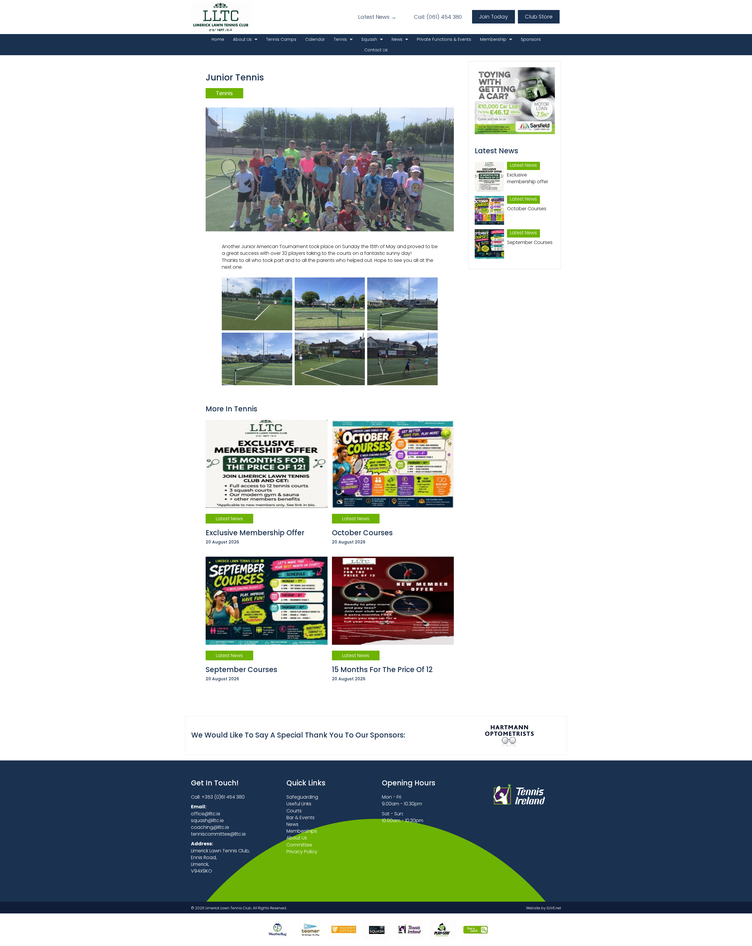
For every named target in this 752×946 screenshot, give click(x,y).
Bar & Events (300, 817)
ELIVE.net (554, 907)
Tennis (224, 93)
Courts (294, 810)
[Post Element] (267, 486)
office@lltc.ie (205, 813)
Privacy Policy (301, 851)
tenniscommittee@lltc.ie (218, 834)
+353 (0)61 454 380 (223, 797)
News (292, 824)
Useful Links (298, 803)
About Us (296, 837)
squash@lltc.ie (207, 820)
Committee (299, 844)
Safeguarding (302, 797)
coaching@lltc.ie (210, 827)
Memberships (301, 831)
